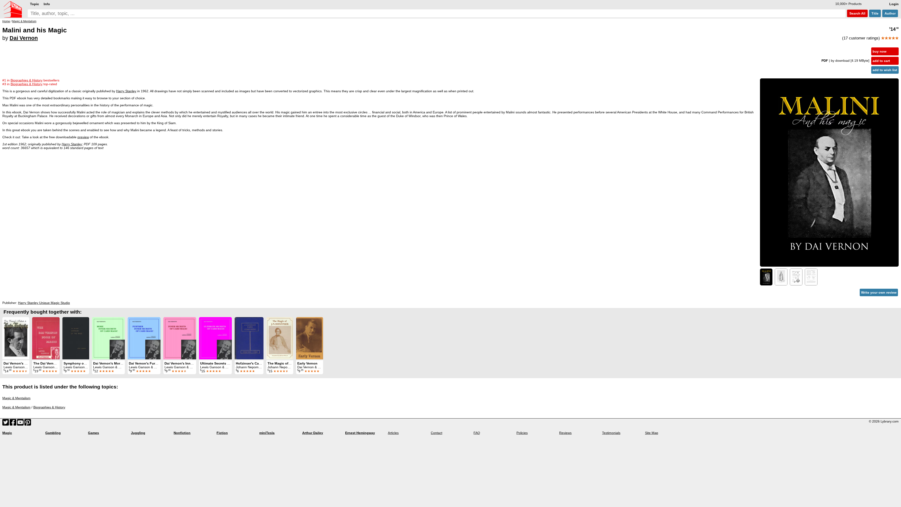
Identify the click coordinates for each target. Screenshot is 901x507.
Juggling (138, 433)
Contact (436, 433)
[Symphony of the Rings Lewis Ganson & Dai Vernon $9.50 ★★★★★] (75, 338)
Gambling (53, 433)
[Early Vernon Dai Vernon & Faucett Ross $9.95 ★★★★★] (309, 338)
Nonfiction (182, 433)
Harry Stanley (126, 91)
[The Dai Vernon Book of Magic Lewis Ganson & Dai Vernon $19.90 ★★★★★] (46, 338)
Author (890, 13)
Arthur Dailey (312, 433)
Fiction (222, 433)
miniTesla (267, 433)
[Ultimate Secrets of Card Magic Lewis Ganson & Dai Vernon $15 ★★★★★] (215, 338)
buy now (879, 51)
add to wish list (885, 70)
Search (856, 13)
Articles (393, 433)
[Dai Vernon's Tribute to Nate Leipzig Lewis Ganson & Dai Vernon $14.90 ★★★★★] (15, 338)
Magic (7, 433)
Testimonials (611, 433)
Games (93, 433)
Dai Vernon (24, 38)
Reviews (565, 433)
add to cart (881, 61)
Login (894, 4)
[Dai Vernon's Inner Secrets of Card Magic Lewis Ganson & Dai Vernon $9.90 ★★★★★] (179, 338)
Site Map (651, 433)
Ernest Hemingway (360, 433)
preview (83, 137)
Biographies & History (49, 407)
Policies (522, 433)
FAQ (476, 433)
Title (874, 13)
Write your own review (879, 292)
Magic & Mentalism (16, 398)
